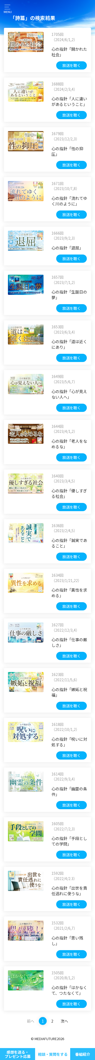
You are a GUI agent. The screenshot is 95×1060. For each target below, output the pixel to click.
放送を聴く (71, 65)
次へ (64, 1021)
